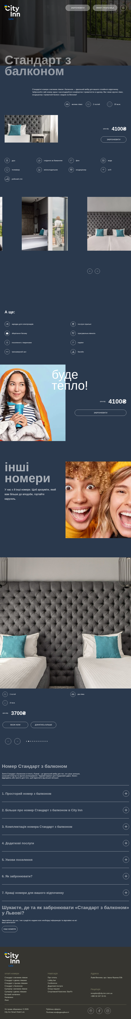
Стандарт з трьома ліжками (16, 983)
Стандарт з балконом (14, 986)
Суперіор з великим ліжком (16, 989)
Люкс (7, 1000)
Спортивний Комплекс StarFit (60, 992)
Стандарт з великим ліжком (16, 977)
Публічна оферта (53, 1009)
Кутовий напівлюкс (12, 994)
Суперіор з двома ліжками (15, 992)
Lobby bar (52, 980)
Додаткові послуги (55, 986)
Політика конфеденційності (57, 1012)
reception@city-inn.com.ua (101, 993)
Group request (53, 989)
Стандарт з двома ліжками (16, 980)
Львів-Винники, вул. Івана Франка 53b (106, 977)
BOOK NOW (15, 725)
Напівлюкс (9, 997)
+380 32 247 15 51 (98, 996)
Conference (52, 983)
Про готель (52, 977)
